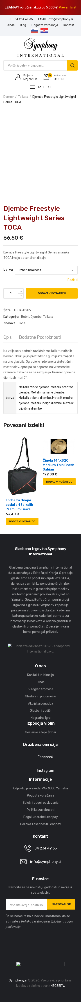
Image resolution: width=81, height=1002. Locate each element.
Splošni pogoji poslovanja (40, 803)
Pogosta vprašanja (40, 795)
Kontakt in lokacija (40, 675)
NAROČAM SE (61, 904)
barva (8, 270)
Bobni (25, 317)
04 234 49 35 (45, 848)
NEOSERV (57, 986)
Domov (8, 97)
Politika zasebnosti (40, 810)
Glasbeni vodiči (40, 711)
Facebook (46, 757)
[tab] (7, 338)
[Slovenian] (35, 31)
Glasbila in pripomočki (40, 696)
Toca (21, 323)
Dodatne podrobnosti (40, 337)
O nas (41, 682)
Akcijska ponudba (40, 703)
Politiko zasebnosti (34, 921)
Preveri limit (67, 7)
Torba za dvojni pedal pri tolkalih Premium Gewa (19, 504)
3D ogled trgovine (40, 689)
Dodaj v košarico (52, 293)
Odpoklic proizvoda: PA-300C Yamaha (40, 788)
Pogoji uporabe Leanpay (40, 817)
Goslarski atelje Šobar (40, 732)
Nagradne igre (41, 718)
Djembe (36, 317)
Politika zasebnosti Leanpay (40, 824)
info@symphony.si (45, 862)
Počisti (73, 280)
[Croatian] (45, 31)
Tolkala (23, 97)
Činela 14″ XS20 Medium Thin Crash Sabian (58, 464)
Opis (7, 337)
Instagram (45, 770)
